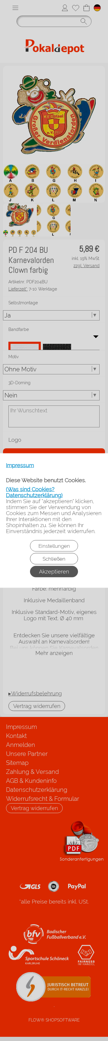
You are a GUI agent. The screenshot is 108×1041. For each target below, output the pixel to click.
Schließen (54, 559)
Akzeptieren (54, 571)
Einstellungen (54, 546)
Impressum (20, 465)
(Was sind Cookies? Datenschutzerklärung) (34, 492)
